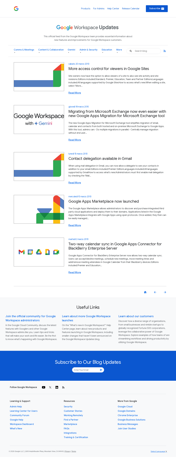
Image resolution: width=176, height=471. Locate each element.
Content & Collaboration (51, 51)
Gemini (71, 51)
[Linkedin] (56, 387)
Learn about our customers (136, 316)
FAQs (66, 428)
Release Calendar (131, 8)
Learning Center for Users (23, 411)
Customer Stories (73, 411)
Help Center (113, 8)
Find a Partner (71, 419)
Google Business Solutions (131, 419)
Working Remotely (73, 415)
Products (85, 8)
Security (68, 406)
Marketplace (70, 424)
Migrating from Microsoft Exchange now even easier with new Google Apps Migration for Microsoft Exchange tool (117, 113)
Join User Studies (127, 428)
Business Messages (128, 424)
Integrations (70, 433)
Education (107, 51)
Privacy (67, 451)
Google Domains (126, 411)
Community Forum (19, 415)
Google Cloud (125, 406)
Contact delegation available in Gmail (100, 158)
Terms (74, 451)
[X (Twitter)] (50, 387)
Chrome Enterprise (128, 415)
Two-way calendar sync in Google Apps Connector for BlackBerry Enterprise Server (115, 246)
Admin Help (16, 406)
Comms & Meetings (24, 51)
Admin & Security (88, 51)
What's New (16, 428)
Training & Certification (76, 437)
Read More (74, 93)
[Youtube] (43, 387)
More (119, 51)
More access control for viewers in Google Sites (108, 68)
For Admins (99, 8)
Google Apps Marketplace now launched (103, 201)
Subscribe (156, 8)
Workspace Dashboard (22, 424)
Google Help (16, 419)
